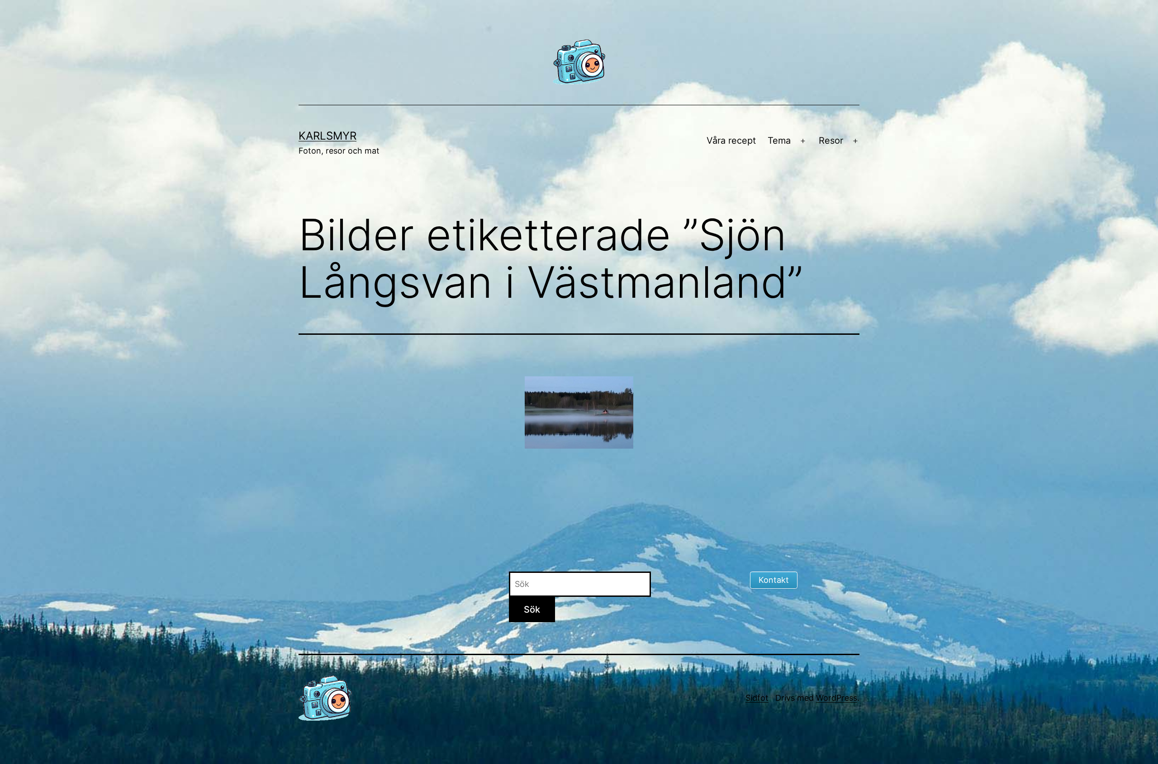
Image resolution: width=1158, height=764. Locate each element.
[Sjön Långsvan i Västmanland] (579, 412)
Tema (779, 140)
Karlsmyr (327, 135)
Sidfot (757, 698)
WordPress (836, 698)
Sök (532, 609)
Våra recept (731, 140)
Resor (831, 140)
